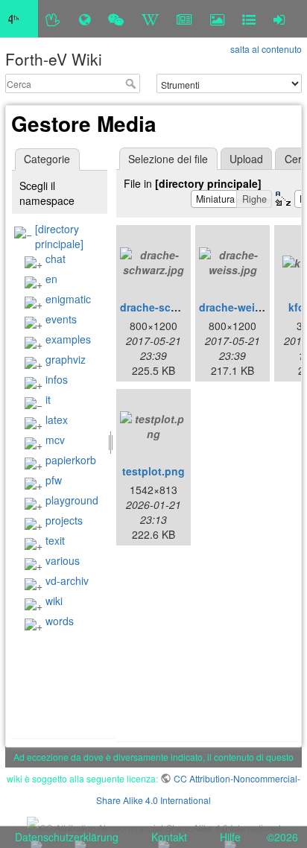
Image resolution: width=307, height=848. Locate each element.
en (51, 278)
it (48, 399)
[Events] (116, 18)
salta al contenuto (266, 48)
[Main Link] (19, 18)
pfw (53, 479)
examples (68, 339)
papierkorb (70, 459)
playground (71, 500)
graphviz (65, 359)
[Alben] (217, 18)
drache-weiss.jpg (242, 307)
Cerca (132, 83)
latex (56, 419)
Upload (246, 158)
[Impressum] (249, 18)
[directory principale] (59, 236)
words (59, 620)
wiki (54, 600)
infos (56, 379)
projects (64, 520)
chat (55, 258)
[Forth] (53, 18)
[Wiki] (150, 18)
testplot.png (153, 470)
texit (55, 540)
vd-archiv (67, 580)
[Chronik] (85, 18)
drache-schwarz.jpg (170, 307)
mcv (55, 439)
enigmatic (68, 298)
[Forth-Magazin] (184, 18)
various (62, 560)
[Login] (279, 18)
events (61, 318)
